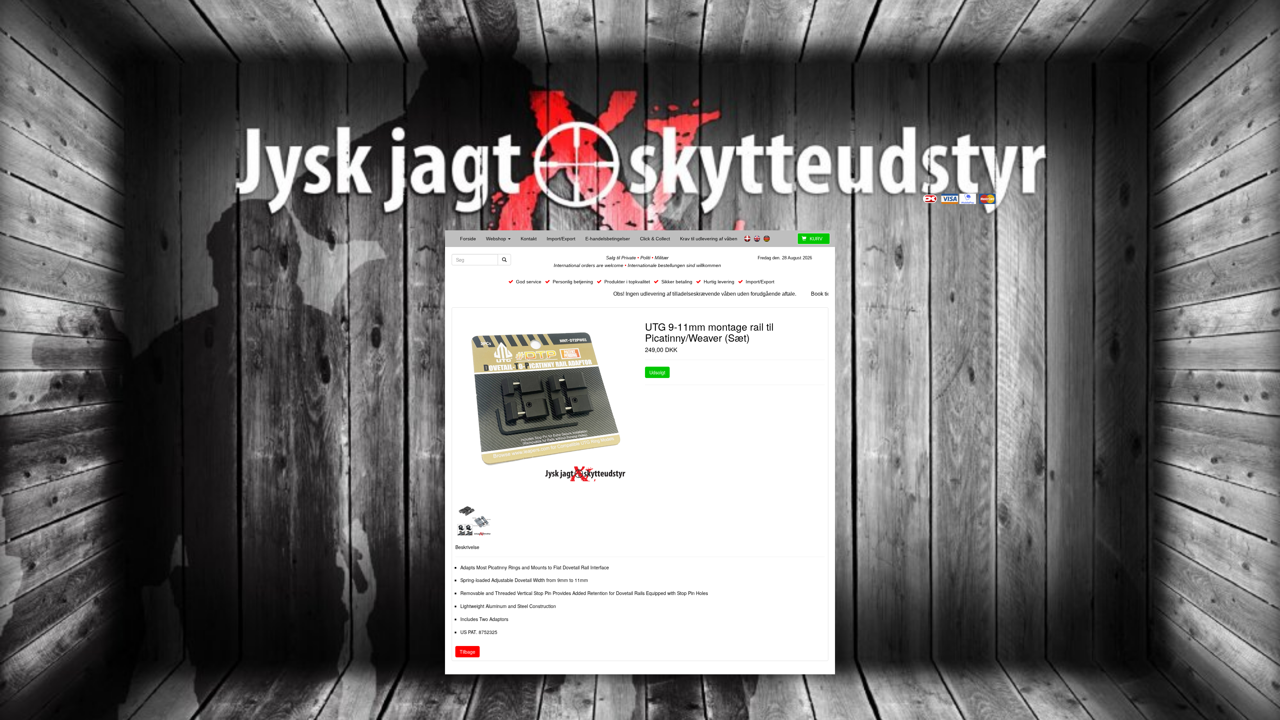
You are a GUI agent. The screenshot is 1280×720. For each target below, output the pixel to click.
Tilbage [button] (467, 651)
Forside (468, 238)
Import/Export (561, 238)
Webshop (496, 238)
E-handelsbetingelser (607, 238)
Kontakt (529, 238)
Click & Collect (655, 238)
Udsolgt (657, 372)
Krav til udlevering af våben (708, 238)
